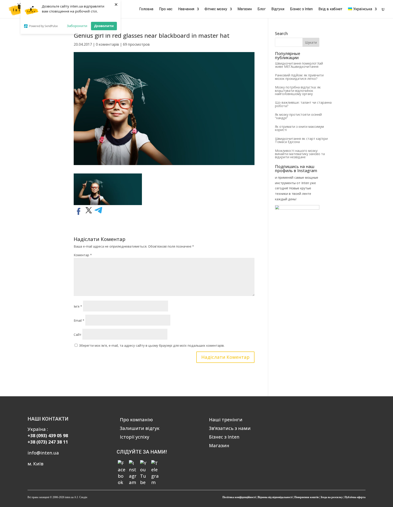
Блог (261, 9)
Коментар (83, 255)
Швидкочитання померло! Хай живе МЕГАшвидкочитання (299, 65)
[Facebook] (122, 464)
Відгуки (277, 9)
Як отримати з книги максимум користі (299, 128)
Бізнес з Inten (301, 9)
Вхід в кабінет (330, 9)
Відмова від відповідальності (275, 497)
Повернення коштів (306, 497)
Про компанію (136, 420)
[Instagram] (133, 464)
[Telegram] (155, 464)
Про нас (165, 9)
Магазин (244, 9)
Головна (146, 9)
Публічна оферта (355, 497)
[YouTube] (144, 464)
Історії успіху (134, 437)
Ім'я (78, 306)
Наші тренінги (225, 420)
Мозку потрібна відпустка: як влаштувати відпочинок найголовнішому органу (298, 90)
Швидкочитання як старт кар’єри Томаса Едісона (301, 140)
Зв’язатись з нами (230, 428)
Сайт (77, 334)
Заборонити (77, 25)
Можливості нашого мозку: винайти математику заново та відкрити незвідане (300, 153)
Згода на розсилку (331, 497)
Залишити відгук (139, 428)
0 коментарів (107, 44)
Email (79, 320)
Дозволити (104, 25)
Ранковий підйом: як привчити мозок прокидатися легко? (299, 76)
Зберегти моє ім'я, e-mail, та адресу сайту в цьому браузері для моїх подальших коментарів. (151, 345)
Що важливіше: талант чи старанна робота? (303, 104)
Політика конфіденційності (239, 497)
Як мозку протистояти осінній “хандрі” (298, 116)
